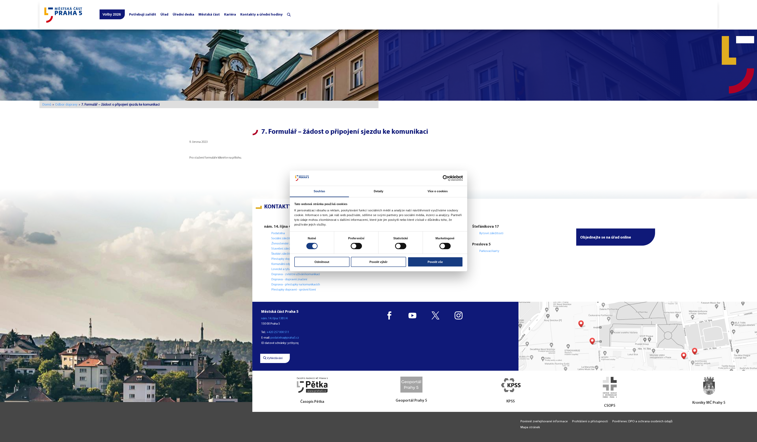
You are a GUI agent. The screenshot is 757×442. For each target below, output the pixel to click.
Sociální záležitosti (283, 238)
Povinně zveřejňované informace (544, 421)
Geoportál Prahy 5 (411, 401)
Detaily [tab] (378, 191)
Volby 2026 (112, 14)
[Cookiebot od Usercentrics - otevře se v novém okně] (445, 178)
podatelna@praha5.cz (284, 337)
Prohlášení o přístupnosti (590, 421)
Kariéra (230, 15)
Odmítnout (321, 262)
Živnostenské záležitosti (287, 243)
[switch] (356, 246)
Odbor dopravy (66, 104)
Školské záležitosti (283, 253)
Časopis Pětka (312, 402)
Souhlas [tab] (319, 191)
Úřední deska (183, 15)
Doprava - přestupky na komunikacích (295, 284)
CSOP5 (609, 406)
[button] (615, 237)
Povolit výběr (378, 262)
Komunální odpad (282, 264)
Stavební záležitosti (284, 248)
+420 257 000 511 (278, 332)
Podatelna (278, 233)
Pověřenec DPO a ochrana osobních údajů (642, 421)
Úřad (164, 15)
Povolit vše (435, 262)
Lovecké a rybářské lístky (287, 269)
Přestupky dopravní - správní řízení (293, 289)
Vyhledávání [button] (274, 358)
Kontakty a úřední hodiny (261, 15)
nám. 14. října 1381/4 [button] (274, 318)
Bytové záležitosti (491, 233)
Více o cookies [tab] (438, 191)
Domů (46, 104)
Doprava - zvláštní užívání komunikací (295, 274)
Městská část (209, 15)
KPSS (510, 401)
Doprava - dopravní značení (289, 279)
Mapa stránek (530, 427)
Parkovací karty (489, 251)
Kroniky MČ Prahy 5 (708, 403)
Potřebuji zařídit (142, 15)
